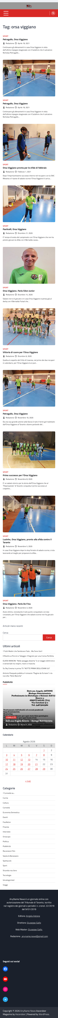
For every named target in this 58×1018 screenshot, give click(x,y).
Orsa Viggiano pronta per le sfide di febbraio (25, 167)
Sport (5, 36)
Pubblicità (11, 717)
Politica (6, 841)
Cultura (6, 802)
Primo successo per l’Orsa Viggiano (20, 475)
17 (6, 764)
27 (29, 769)
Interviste (6, 831)
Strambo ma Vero (10, 870)
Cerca (5, 632)
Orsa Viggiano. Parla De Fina (17, 603)
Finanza (6, 826)
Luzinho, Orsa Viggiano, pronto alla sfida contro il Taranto (27, 541)
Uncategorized (8, 880)
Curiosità (6, 807)
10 (6, 759)
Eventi (5, 817)
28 (36, 769)
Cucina (5, 797)
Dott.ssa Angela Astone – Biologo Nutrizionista (29, 720)
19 (21, 764)
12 (21, 759)
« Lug (28, 781)
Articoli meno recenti (13, 626)
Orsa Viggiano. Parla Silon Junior (19, 290)
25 (14, 769)
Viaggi (5, 884)
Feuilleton (7, 822)
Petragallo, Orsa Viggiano (15, 39)
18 (14, 764)
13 (29, 759)
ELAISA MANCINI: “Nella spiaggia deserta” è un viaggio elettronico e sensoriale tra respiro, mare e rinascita (29, 662)
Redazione (10, 43)
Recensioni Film (9, 851)
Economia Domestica (11, 812)
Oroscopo (6, 836)
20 (29, 764)
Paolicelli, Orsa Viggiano (14, 229)
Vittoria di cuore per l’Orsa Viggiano (20, 352)
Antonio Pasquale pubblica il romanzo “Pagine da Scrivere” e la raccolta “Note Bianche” (27, 674)
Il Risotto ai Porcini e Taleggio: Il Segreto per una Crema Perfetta (28, 656)
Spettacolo (7, 860)
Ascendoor (20, 1014)
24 (6, 769)
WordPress (44, 1014)
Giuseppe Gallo (34, 922)
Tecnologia (7, 875)
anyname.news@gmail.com (34, 936)
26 (21, 769)
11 (14, 759)
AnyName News (28, 1011)
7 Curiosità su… (9, 793)
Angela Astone (33, 916)
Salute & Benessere (10, 856)
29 (44, 769)
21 (36, 764)
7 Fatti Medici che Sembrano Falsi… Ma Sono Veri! (22, 651)
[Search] (53, 13)
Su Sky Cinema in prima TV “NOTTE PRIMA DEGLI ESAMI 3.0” (26, 668)
